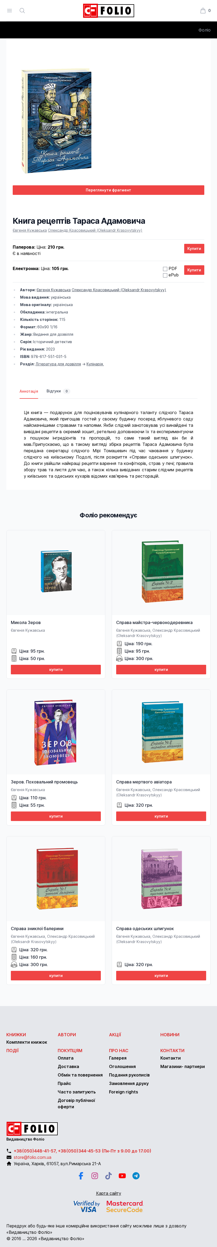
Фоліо (204, 30)
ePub (174, 274)
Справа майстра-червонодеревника (154, 622)
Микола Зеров (26, 622)
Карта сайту (108, 1193)
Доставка (68, 1066)
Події (12, 1050)
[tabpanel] (108, 439)
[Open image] (108, 117)
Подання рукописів (129, 1075)
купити (56, 669)
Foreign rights (123, 1092)
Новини (169, 1034)
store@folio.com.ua (32, 1157)
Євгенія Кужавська (30, 230)
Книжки (16, 1034)
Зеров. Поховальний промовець (44, 781)
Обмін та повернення (80, 1075)
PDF (173, 268)
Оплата (66, 1058)
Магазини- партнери (182, 1066)
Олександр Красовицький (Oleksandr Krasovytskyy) (95, 230)
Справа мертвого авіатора (144, 781)
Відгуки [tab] (57, 391)
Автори (67, 1034)
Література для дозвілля (58, 364)
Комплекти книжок (26, 1042)
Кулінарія (95, 364)
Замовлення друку (129, 1083)
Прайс (64, 1083)
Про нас (118, 1050)
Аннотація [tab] (29, 391)
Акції (115, 1034)
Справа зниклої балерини (37, 928)
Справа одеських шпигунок (145, 928)
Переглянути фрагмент (108, 190)
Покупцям (70, 1050)
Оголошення (122, 1066)
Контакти (172, 1050)
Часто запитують (77, 1092)
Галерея (117, 1058)
